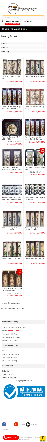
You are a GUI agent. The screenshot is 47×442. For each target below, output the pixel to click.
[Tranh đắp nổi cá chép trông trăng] (35, 159)
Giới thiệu (5, 371)
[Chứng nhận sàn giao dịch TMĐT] (23, 391)
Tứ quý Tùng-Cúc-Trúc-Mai (34, 76)
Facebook (5, 429)
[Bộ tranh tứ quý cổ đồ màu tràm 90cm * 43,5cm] (12, 220)
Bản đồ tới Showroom (12, 24)
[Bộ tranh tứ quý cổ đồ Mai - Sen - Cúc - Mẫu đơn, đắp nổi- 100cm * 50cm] (12, 190)
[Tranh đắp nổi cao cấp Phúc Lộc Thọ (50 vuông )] (12, 281)
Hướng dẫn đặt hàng (9, 334)
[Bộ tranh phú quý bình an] (12, 250)
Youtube (34, 424)
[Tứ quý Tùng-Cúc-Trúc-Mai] (35, 69)
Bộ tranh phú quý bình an (11, 258)
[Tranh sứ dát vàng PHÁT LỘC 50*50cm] (12, 129)
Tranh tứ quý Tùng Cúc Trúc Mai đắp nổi (35, 198)
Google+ (22, 424)
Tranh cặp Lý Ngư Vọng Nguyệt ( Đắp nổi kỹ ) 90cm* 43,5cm (12, 168)
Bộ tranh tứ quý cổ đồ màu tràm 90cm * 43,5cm (11, 229)
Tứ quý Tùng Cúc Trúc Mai (34, 258)
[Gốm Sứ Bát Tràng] (22, 8)
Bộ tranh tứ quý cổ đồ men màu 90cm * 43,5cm (34, 229)
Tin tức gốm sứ (7, 374)
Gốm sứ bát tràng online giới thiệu (14, 327)
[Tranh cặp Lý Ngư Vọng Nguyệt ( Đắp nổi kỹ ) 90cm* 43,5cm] (12, 159)
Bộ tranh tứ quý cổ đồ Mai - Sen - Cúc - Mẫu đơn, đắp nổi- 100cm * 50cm (12, 198)
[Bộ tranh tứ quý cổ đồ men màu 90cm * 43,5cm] (35, 220)
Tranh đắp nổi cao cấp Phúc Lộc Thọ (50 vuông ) (12, 289)
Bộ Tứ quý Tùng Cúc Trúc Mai (11, 77)
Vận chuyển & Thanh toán (11, 337)
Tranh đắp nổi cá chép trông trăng (35, 168)
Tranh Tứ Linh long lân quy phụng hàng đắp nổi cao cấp (11, 108)
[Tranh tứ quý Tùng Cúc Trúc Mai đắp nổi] (35, 190)
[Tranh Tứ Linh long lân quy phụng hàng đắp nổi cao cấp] (12, 99)
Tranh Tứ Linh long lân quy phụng (34, 108)
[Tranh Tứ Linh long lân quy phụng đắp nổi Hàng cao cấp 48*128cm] (35, 129)
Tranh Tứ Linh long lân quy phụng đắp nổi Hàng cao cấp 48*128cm (34, 138)
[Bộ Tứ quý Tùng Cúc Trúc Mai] (12, 69)
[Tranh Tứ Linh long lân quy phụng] (35, 99)
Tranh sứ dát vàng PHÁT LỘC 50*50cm (11, 138)
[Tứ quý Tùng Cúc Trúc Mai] (35, 250)
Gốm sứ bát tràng (8, 351)
